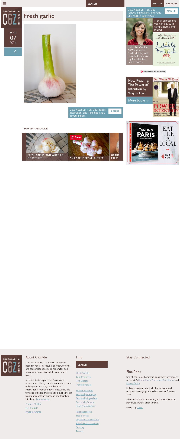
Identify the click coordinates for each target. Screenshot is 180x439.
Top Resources (83, 377)
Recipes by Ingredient (86, 398)
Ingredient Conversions (87, 419)
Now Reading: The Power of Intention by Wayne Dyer (138, 86)
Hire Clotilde (31, 407)
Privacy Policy (133, 383)
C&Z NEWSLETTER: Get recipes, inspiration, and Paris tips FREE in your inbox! (94, 112)
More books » (138, 100)
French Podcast (83, 384)
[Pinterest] (137, 3)
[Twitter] (132, 3)
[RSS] (147, 3)
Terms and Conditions (163, 380)
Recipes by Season (85, 402)
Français (171, 3)
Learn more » (42, 399)
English (158, 3)
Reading (80, 427)
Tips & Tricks (82, 415)
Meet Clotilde (82, 373)
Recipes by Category (86, 394)
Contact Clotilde (33, 404)
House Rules (144, 380)
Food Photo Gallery (85, 406)
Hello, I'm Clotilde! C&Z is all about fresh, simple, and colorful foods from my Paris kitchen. (139, 55)
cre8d (140, 407)
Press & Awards (33, 411)
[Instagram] (142, 3)
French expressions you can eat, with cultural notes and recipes (165, 25)
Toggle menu (4, 3)
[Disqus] (73, 209)
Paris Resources (84, 411)
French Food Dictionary (87, 423)
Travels (79, 431)
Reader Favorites (84, 390)
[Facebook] (127, 3)
